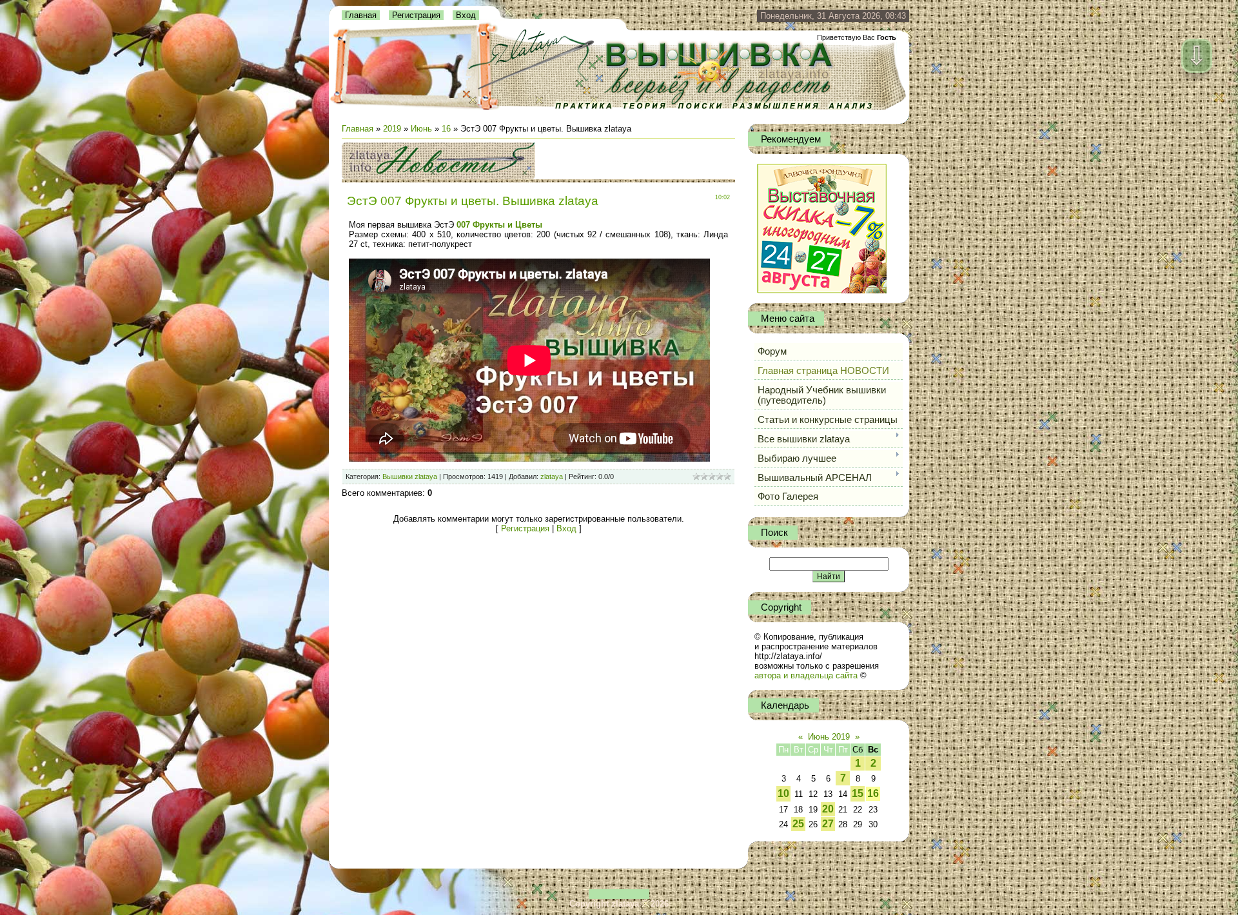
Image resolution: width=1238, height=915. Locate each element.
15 (857, 793)
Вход (466, 15)
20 (828, 808)
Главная (361, 15)
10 (783, 793)
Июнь (421, 128)
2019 (392, 128)
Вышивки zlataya (409, 476)
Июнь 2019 (829, 737)
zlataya (551, 476)
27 (828, 823)
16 (446, 128)
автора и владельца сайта (806, 675)
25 (798, 823)
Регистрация (416, 15)
